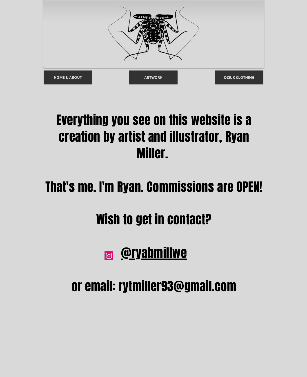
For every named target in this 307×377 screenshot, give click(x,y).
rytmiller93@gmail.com (177, 286)
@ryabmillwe (154, 253)
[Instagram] (109, 255)
